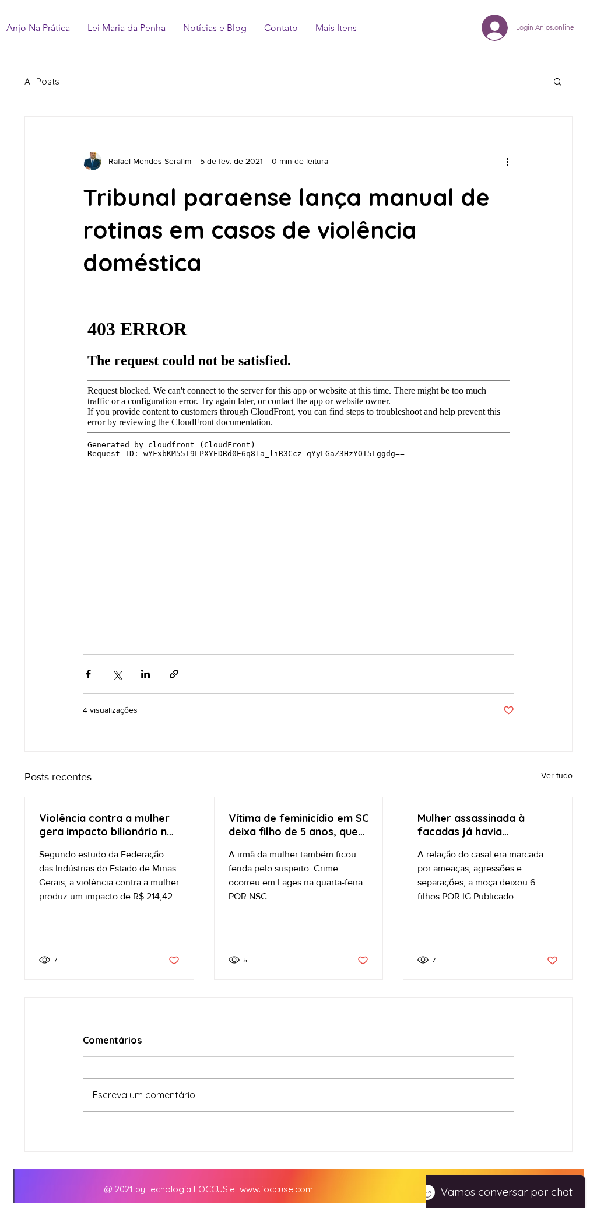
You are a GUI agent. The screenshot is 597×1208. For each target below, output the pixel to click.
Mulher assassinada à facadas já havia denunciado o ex (471, 824)
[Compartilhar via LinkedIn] (145, 674)
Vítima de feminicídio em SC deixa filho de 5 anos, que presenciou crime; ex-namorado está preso (298, 824)
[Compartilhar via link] (174, 674)
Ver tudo (557, 775)
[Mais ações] (507, 161)
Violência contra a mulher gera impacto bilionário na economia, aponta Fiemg (106, 824)
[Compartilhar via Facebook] (88, 674)
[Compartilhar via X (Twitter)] (116, 674)
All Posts (41, 81)
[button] (557, 81)
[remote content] (298, 466)
